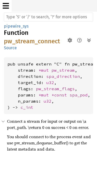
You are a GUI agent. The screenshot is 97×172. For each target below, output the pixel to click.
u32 (50, 82)
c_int (26, 107)
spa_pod (79, 94)
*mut (45, 70)
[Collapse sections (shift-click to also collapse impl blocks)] (89, 40)
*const (60, 94)
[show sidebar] (6, 6)
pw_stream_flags (55, 88)
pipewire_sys (16, 26)
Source (10, 47)
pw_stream (63, 70)
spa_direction (63, 76)
